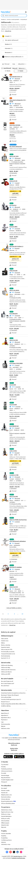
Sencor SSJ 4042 (13, 340)
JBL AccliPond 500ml (6, 697)
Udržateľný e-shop (5, 844)
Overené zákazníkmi (6, 833)
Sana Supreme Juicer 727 (15, 76)
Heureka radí (4, 793)
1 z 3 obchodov (13, 197)
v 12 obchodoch (13, 443)
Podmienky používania (6, 769)
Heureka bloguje (5, 775)
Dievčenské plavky (5, 656)
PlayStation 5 (4, 720)
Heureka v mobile (5, 790)
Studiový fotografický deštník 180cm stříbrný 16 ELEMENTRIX (14, 704)
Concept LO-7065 (13, 475)
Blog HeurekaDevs (5, 777)
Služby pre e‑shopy (5, 814)
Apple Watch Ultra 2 (6, 717)
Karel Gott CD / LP (5, 658)
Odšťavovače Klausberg (7, 665)
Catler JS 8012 (13, 451)
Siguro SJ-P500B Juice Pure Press (18, 520)
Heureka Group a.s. (17, 856)
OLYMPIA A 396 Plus (6, 706)
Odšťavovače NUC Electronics (8, 670)
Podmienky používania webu (18, 858)
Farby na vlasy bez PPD (6, 649)
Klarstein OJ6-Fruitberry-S (16, 246)
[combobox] (14, 15)
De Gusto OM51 (13, 227)
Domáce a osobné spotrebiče (13, 19)
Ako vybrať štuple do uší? (7, 681)
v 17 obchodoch (13, 219)
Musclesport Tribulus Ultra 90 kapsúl (10, 695)
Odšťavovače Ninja (5, 667)
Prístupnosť (4, 782)
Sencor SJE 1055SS (14, 290)
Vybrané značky (5, 663)
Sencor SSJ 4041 (13, 496)
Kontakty (3, 767)
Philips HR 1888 (13, 270)
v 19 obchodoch (13, 600)
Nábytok (3, 726)
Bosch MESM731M (14, 426)
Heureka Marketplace (6, 816)
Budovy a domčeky (5, 645)
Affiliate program (5, 823)
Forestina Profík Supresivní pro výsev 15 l (11, 699)
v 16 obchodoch (13, 512)
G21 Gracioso (12, 205)
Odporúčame (5, 710)
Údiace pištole (4, 638)
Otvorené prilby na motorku (7, 652)
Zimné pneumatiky (5, 724)
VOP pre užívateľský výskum (8, 803)
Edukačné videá (5, 825)
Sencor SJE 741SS (13, 156)
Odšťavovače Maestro (6, 672)
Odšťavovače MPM (5, 674)
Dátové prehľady (5, 821)
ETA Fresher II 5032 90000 (16, 363)
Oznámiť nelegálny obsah (7, 780)
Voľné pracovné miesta (6, 771)
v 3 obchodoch (12, 531)
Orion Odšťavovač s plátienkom (17, 541)
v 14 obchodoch (13, 306)
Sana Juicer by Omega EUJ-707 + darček (17, 100)
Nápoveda (3, 827)
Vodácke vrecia (4, 641)
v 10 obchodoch (13, 355)
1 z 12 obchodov (13, 559)
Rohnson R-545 (13, 181)
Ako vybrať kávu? (5, 686)
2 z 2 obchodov (13, 262)
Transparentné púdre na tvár (8, 654)
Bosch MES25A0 (13, 313)
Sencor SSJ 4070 (13, 587)
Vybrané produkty (6, 690)
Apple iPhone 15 (5, 713)
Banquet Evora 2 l (5, 701)
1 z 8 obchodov (13, 467)
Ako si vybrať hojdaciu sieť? (7, 683)
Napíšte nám (14, 745)
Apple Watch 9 (4, 715)
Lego (2, 722)
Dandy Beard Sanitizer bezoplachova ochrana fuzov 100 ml (14, 693)
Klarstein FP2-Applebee (15, 567)
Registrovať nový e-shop (7, 812)
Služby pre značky (5, 818)
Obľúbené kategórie (7, 636)
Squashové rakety (5, 647)
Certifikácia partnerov (6, 840)
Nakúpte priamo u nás (6, 795)
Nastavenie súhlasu (6, 797)
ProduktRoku (4, 838)
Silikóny (3, 643)
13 (22, 614)
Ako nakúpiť (4, 788)
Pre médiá (3, 773)
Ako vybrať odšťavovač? (15, 146)
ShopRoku (3, 836)
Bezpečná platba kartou (7, 801)
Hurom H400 (12, 385)
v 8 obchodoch (12, 377)
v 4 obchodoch (12, 238)
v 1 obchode (12, 115)
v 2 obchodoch (12, 90)
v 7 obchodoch (12, 282)
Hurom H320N (13, 404)
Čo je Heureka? (4, 764)
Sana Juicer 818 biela (14, 125)
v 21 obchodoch (13, 173)
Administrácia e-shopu (6, 810)
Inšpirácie (3, 842)
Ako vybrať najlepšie (7, 679)
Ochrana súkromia (5, 799)
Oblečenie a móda (5, 728)
